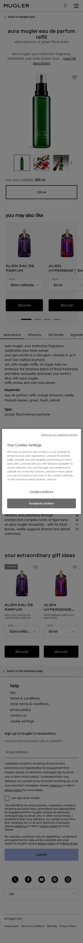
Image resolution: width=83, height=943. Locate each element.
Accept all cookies (41, 503)
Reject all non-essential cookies (59, 434)
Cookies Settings (41, 491)
